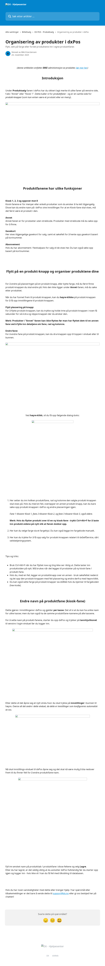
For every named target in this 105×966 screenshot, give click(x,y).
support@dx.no (61, 893)
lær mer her (81, 67)
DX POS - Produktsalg (44, 32)
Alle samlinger (12, 32)
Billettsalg (26, 32)
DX (47, 955)
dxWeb (55, 955)
